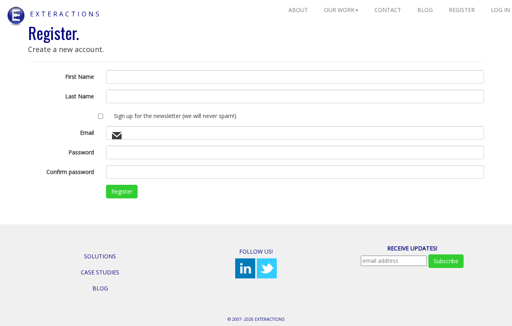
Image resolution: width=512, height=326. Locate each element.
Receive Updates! (412, 248)
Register (462, 10)
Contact (387, 10)
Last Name (79, 96)
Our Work (339, 10)
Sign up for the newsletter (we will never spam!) (175, 116)
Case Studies (100, 272)
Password (81, 152)
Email (87, 132)
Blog (425, 10)
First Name (79, 76)
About (298, 10)
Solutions (100, 256)
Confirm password (70, 172)
